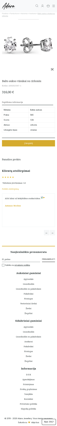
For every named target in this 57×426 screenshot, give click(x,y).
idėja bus (35, 422)
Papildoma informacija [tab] (12, 102)
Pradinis (5, 14)
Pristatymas (28, 384)
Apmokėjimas (28, 379)
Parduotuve (14, 14)
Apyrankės (28, 279)
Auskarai (32, 14)
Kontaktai (28, 399)
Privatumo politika (28, 404)
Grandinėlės (28, 284)
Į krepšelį (28, 143)
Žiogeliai (28, 313)
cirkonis (33, 125)
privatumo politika (22, 265)
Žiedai (28, 308)
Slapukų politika (28, 409)
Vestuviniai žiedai (28, 303)
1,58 (32, 120)
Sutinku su (17, 265)
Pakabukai (28, 293)
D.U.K (28, 374)
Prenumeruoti (48, 259)
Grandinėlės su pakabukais (28, 289)
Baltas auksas (36, 110)
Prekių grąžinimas (28, 389)
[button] (46, 232)
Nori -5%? (49, 422)
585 (32, 115)
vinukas (33, 130)
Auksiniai (24, 14)
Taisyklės (28, 394)
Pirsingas (28, 298)
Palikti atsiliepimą (10, 189)
